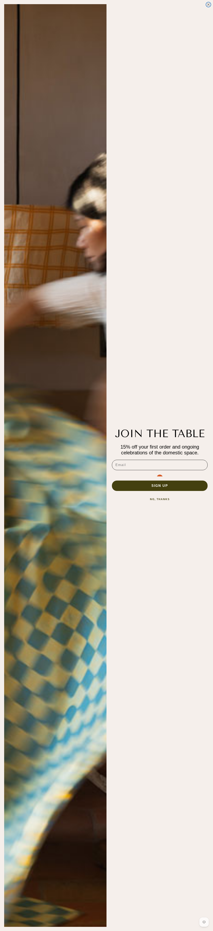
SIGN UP (159, 485)
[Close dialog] (208, 4)
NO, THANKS (160, 499)
